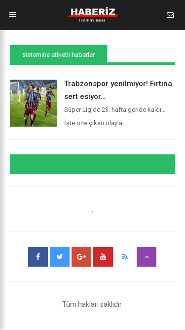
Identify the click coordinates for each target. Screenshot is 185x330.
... (92, 164)
